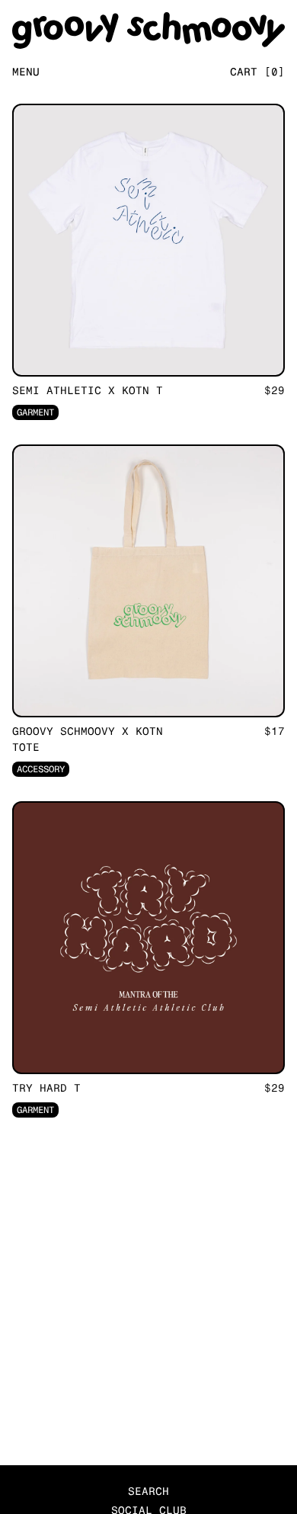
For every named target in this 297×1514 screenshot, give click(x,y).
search (148, 1491)
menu (26, 72)
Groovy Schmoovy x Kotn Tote (87, 739)
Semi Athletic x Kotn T (87, 390)
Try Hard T (46, 1088)
